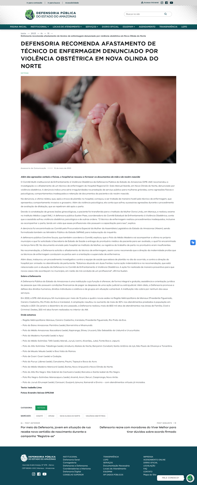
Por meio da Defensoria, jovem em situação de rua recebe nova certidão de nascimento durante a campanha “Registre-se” (56, 430)
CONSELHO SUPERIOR (73, 475)
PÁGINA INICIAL (18, 27)
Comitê (39, 416)
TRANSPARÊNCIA (168, 27)
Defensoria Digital (72, 472)
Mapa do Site (149, 475)
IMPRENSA (148, 457)
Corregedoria (69, 463)
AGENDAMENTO (147, 27)
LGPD (184, 27)
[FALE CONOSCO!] (190, 478)
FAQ (145, 469)
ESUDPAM (128, 27)
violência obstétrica (95, 416)
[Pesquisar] (165, 14)
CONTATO (147, 472)
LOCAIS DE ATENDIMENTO (66, 27)
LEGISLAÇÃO (149, 466)
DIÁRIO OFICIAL (110, 27)
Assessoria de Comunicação (33, 168)
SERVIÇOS (91, 27)
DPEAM (51, 416)
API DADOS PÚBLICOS (113, 475)
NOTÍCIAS (25, 73)
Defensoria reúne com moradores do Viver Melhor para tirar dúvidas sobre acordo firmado (138, 427)
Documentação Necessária (116, 466)
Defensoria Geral (71, 460)
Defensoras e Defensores (75, 466)
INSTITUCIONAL (39, 27)
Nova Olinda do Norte (70, 416)
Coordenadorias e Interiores (77, 469)
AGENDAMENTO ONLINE (154, 460)
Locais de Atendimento (114, 469)
